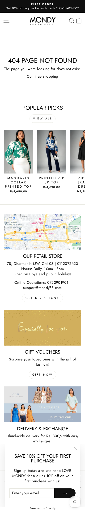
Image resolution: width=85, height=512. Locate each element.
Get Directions (42, 298)
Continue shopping (42, 76)
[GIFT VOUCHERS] (42, 328)
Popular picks (42, 108)
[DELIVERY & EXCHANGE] (42, 404)
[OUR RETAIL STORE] (42, 232)
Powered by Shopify (42, 508)
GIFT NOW (42, 374)
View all (42, 118)
